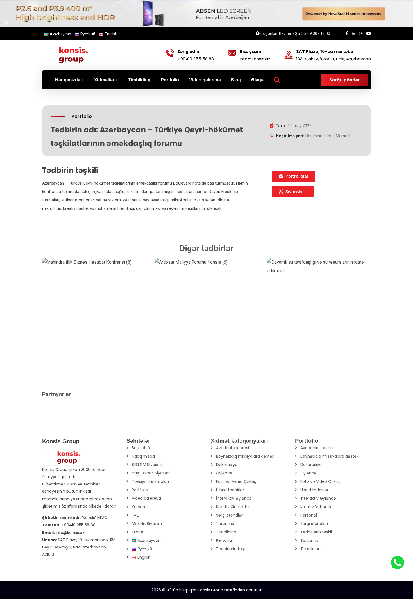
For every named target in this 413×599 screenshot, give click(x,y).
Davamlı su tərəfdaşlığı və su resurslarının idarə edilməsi (309, 326)
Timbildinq (226, 532)
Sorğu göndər (344, 80)
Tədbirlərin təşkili (232, 549)
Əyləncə (224, 473)
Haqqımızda (143, 456)
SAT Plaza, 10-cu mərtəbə (324, 51)
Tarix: (281, 125)
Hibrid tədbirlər (230, 490)
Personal (224, 540)
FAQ (136, 515)
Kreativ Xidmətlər (233, 507)
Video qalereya (146, 498)
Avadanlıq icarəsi (232, 448)
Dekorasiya (226, 464)
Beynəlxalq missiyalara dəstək (245, 456)
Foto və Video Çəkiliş (236, 481)
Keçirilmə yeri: (290, 135)
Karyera (139, 507)
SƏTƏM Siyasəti (147, 464)
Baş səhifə (142, 448)
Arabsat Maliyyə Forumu (195, 330)
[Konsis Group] (73, 55)
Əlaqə (137, 532)
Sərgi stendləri (230, 515)
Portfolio (140, 490)
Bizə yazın (250, 51)
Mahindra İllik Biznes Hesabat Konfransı (78, 329)
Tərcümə (225, 523)
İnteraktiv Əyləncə (234, 498)
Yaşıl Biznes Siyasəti (151, 473)
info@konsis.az (255, 59)
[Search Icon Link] (277, 79)
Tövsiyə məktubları (150, 481)
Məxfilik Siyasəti (147, 523)
